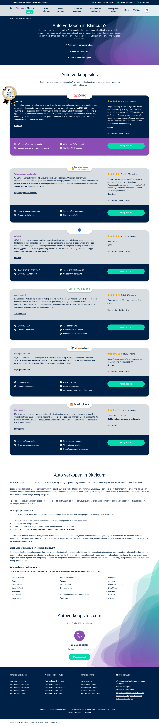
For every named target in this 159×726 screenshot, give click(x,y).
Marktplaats (19, 429)
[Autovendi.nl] (79, 289)
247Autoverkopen (74, 712)
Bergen (15, 581)
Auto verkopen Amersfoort (19, 684)
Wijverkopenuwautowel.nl (25, 193)
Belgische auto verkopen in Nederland (130, 693)
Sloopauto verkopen (77, 10)
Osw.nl (114, 709)
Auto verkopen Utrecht (53, 693)
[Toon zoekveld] (147, 10)
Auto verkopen (46, 10)
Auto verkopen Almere (18, 681)
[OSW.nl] (79, 230)
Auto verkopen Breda (17, 693)
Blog (126, 10)
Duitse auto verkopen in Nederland (129, 696)
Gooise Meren (66, 588)
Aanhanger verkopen (88, 684)
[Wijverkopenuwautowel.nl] (79, 168)
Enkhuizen (64, 581)
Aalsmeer (16, 591)
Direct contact (79, 657)
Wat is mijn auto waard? (125, 690)
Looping (18, 126)
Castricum (64, 591)
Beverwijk (112, 595)
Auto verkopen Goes (52, 684)
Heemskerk (16, 595)
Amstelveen (113, 581)
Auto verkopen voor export (90, 693)
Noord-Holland (18, 578)
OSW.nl (17, 258)
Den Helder (113, 588)
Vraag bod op (126, 146)
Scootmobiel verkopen (89, 687)
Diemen (111, 591)
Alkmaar (111, 598)
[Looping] (79, 95)
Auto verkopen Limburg (53, 690)
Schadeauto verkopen (95, 10)
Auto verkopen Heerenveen (55, 687)
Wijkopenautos (103, 709)
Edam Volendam (67, 578)
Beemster (64, 598)
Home (12, 18)
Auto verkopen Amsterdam (19, 687)
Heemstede (17, 584)
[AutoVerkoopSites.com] (22, 10)
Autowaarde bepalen (123, 687)
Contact (136, 10)
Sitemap (88, 712)
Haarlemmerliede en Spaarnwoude (74, 595)
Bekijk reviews (124, 133)
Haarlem (111, 578)
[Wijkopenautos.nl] (79, 348)
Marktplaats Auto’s (77, 709)
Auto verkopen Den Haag (54, 681)
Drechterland (17, 588)
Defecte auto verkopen (124, 699)
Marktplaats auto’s (113, 10)
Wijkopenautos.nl (22, 370)
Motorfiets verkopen (88, 690)
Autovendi (91, 709)
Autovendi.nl (20, 314)
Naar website (112, 133)
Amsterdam (16, 598)
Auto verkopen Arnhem (18, 690)
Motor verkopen (61, 10)
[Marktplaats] (79, 404)
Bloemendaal (65, 584)
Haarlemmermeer (115, 584)
